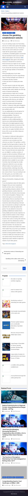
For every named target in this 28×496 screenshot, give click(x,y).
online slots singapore (10, 243)
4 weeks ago (7, 439)
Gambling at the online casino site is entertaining (15, 259)
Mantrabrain (14, 494)
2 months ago (7, 485)
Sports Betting (19, 401)
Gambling (9, 32)
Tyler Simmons (16, 40)
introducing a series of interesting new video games (13, 252)
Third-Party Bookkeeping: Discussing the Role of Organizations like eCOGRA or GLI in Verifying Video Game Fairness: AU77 (14, 433)
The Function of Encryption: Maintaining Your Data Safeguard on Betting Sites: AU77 (14, 459)
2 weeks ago (7, 411)
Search (24, 268)
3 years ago (6, 40)
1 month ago (7, 463)
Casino (4, 32)
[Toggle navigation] (7, 7)
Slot (14, 32)
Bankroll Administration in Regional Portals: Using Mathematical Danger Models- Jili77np (14, 407)
